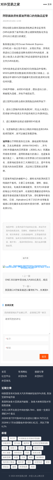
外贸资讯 (6, 380)
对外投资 (18, 453)
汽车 (23, 457)
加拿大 (13, 448)
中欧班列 (7, 443)
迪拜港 (25, 258)
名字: (8, 339)
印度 (29, 448)
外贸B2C (39, 376)
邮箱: (8, 348)
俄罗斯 (26, 443)
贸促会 (6, 467)
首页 (4, 371)
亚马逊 (17, 443)
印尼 (21, 448)
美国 (29, 462)
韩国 (33, 467)
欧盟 (16, 457)
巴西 (27, 453)
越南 (14, 467)
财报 (48, 462)
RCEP (12, 438)
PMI (4, 438)
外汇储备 (7, 453)
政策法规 (36, 453)
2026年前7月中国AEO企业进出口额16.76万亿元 (25, 418)
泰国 (31, 457)
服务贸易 (7, 457)
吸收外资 (38, 448)
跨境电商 (23, 467)
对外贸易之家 (10, 4)
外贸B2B (22, 376)
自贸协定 (38, 462)
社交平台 (6, 376)
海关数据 (40, 457)
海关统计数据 (8, 462)
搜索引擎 (39, 371)
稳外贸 (21, 462)
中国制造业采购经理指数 (29, 438)
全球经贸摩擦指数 (40, 443)
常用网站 (22, 371)
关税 (5, 448)
